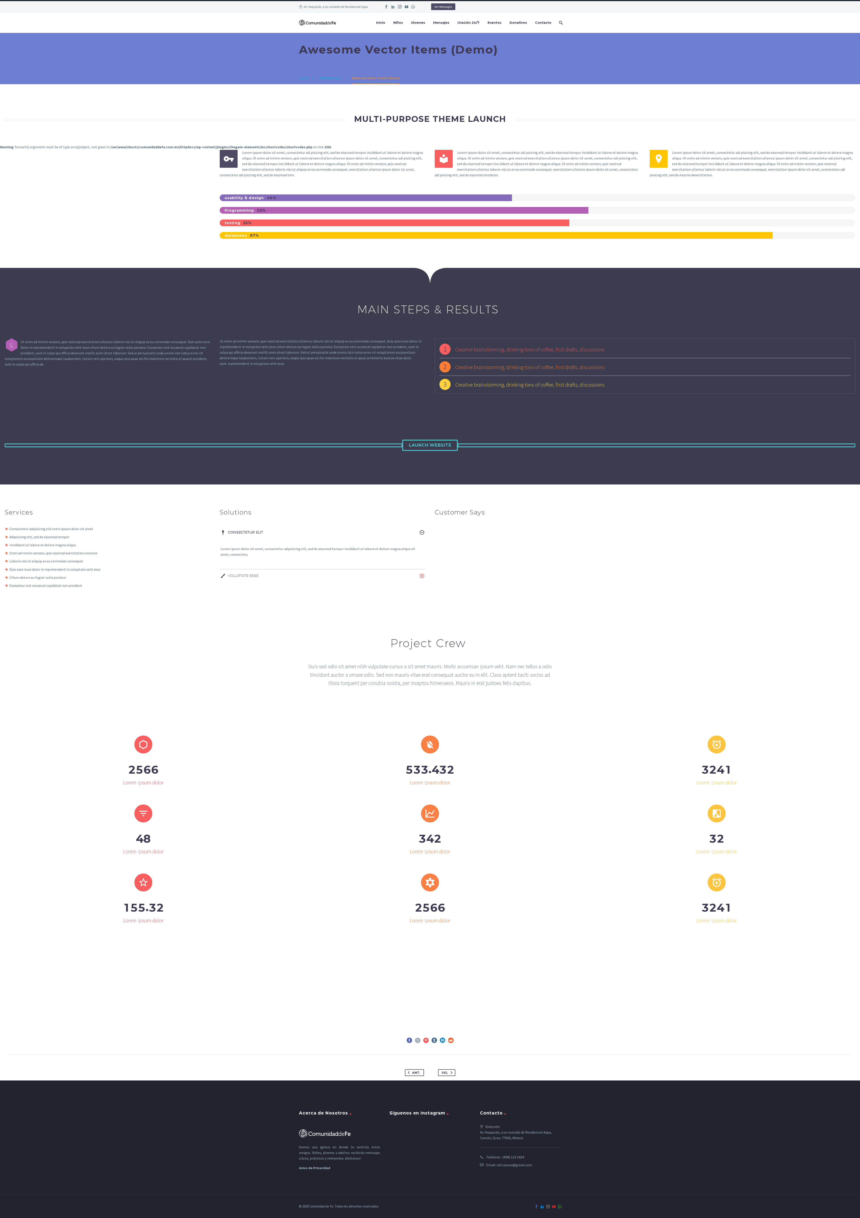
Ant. (416, 1073)
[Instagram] (399, 7)
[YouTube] (406, 7)
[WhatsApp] (413, 7)
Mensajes (441, 23)
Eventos (494, 23)
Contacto (543, 23)
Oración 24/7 (468, 23)
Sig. (445, 1073)
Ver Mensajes (443, 7)
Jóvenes (418, 23)
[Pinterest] (426, 1040)
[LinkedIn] (393, 7)
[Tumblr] (434, 1040)
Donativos (518, 23)
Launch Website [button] (430, 445)
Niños (398, 23)
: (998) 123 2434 (512, 1157)
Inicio (380, 23)
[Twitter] (417, 1040)
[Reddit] (451, 1040)
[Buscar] (560, 23)
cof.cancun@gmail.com (514, 1165)
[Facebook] (386, 7)
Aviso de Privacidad (314, 1168)
